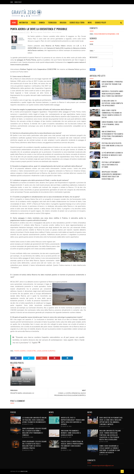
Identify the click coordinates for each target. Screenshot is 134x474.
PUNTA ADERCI (20, 351)
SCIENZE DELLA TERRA (77, 22)
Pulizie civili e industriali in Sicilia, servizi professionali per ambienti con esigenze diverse (72, 444)
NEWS (90, 22)
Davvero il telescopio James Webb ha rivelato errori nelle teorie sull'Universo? (112, 93)
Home (11, 2)
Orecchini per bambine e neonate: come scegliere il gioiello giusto (71, 432)
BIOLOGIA (63, 22)
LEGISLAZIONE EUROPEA (46, 351)
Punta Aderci (47, 32)
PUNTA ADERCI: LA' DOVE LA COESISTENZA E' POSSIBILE (21, 380)
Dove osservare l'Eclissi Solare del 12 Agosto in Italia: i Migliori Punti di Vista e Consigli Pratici (34, 444)
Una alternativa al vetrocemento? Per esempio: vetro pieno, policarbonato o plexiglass (112, 135)
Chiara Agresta (37, 32)
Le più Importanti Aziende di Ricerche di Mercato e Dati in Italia (112, 154)
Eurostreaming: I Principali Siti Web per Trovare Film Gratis (112, 83)
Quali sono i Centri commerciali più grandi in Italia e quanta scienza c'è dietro (112, 114)
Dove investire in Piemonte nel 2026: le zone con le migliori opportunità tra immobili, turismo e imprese (111, 420)
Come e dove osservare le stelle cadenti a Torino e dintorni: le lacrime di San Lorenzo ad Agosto (109, 449)
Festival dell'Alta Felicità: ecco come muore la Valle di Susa (112, 145)
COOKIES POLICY (18, 2)
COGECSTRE (31, 351)
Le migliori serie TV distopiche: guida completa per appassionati (112, 103)
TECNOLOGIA (52, 22)
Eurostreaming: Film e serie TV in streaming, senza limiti (112, 124)
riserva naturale (56, 32)
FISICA (33, 22)
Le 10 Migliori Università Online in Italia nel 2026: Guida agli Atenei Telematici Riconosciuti (34, 419)
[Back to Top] (122, 471)
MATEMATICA (23, 22)
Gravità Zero (24, 471)
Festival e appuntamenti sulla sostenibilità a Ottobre (111, 164)
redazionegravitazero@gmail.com (106, 34)
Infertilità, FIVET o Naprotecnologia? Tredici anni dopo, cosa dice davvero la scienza (73, 420)
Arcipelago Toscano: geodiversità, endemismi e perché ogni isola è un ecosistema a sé (111, 175)
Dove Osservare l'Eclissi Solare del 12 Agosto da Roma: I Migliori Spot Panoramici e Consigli (34, 431)
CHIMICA (42, 22)
